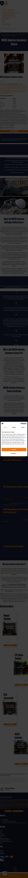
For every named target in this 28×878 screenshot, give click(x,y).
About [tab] (22, 427)
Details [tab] (14, 427)
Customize (13, 453)
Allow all (14, 449)
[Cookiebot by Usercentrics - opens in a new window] (20, 424)
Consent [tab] (5, 427)
